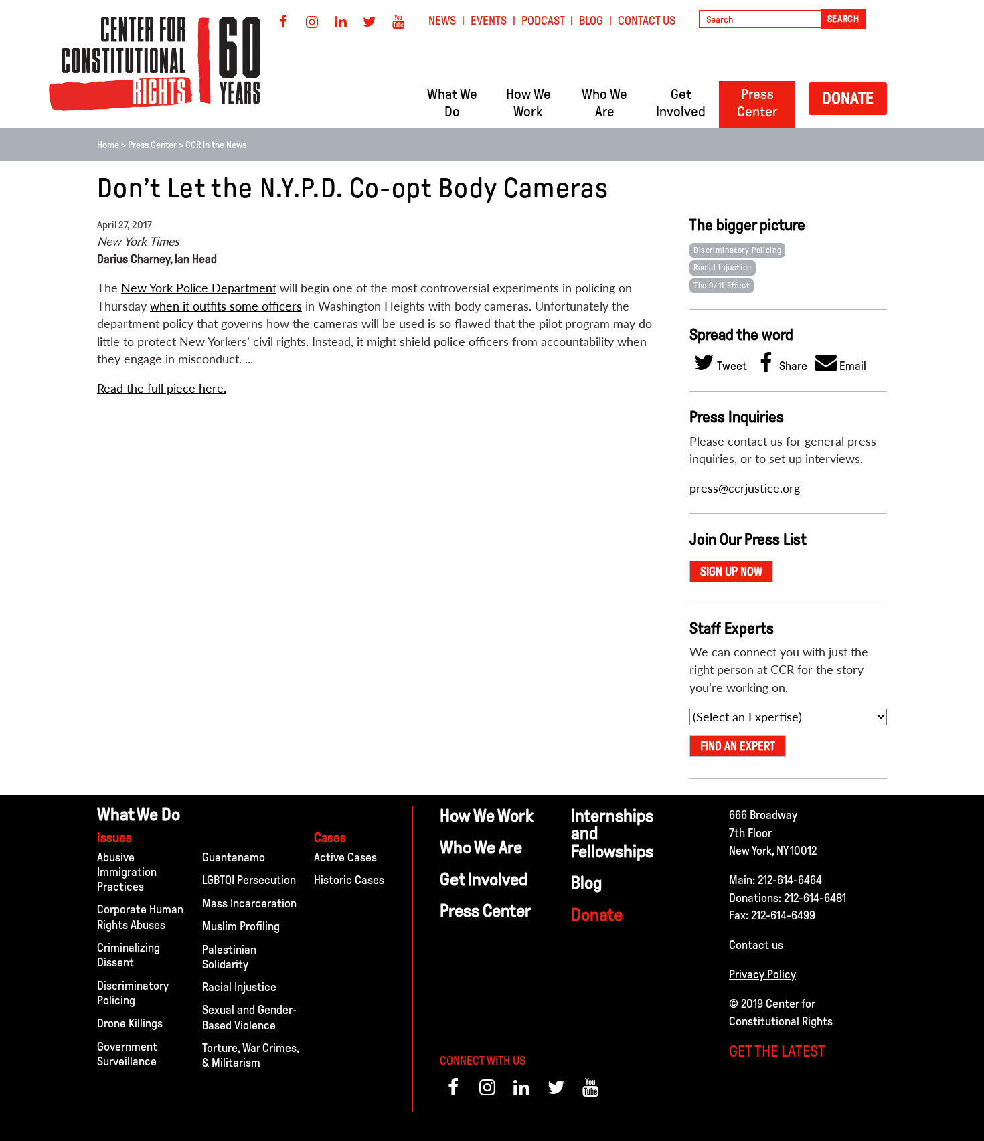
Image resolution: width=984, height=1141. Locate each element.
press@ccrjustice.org (744, 488)
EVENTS (489, 20)
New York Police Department (198, 288)
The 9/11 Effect (721, 285)
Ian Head (196, 259)
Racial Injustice (722, 267)
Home (108, 145)
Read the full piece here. (161, 388)
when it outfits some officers (226, 306)
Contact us (756, 945)
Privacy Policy (762, 974)
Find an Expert (737, 746)
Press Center (152, 145)
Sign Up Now (731, 571)
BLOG (591, 20)
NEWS (442, 20)
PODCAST (543, 20)
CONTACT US (646, 20)
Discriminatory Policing (737, 250)
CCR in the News (215, 145)
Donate (848, 98)
